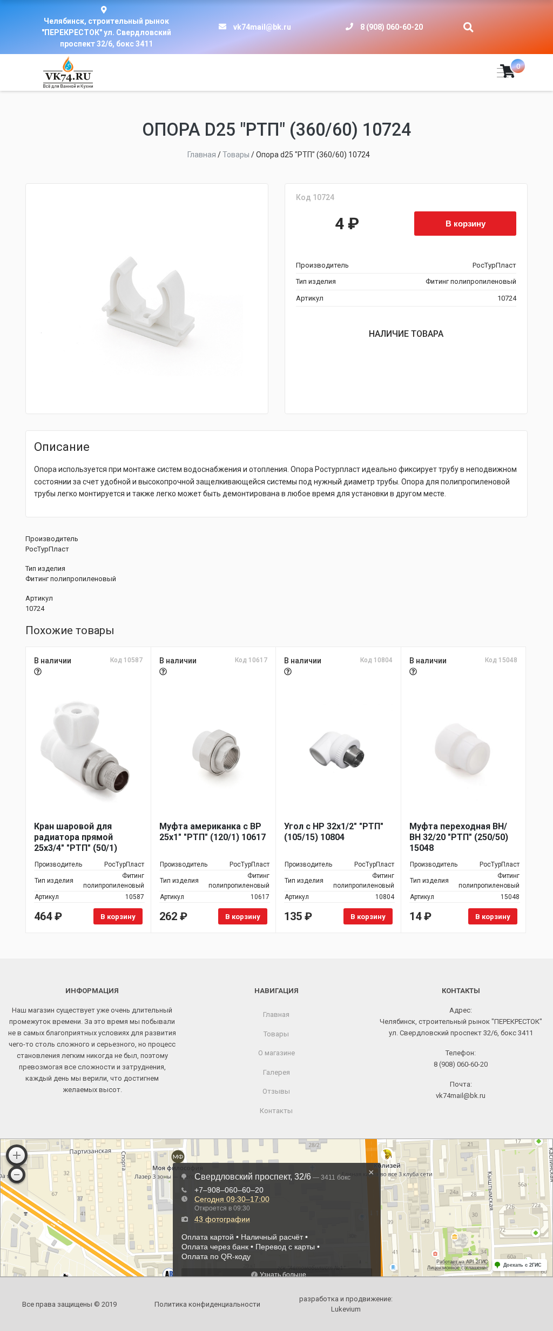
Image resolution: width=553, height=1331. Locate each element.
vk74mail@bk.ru (262, 27)
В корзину (465, 223)
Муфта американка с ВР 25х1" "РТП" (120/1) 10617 (212, 831)
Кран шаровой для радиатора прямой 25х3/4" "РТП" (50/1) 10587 (75, 837)
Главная (276, 1014)
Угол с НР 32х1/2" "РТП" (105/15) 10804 (333, 831)
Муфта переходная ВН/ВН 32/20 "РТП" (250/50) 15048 (458, 837)
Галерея (276, 1072)
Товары (276, 1034)
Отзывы (276, 1091)
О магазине (276, 1053)
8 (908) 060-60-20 (391, 27)
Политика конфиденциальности (207, 1304)
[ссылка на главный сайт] (68, 72)
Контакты (276, 1111)
